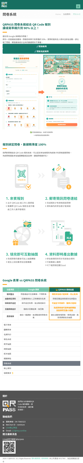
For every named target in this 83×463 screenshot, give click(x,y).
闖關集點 (7, 358)
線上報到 (7, 368)
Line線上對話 (11, 427)
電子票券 (7, 324)
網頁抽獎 (7, 349)
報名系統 (7, 339)
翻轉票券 (7, 329)
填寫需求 (7, 373)
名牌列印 (7, 334)
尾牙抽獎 (7, 344)
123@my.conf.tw (19, 430)
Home (58, 14)
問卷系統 (7, 363)
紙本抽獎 (7, 353)
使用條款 (44, 458)
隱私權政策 (35, 458)
